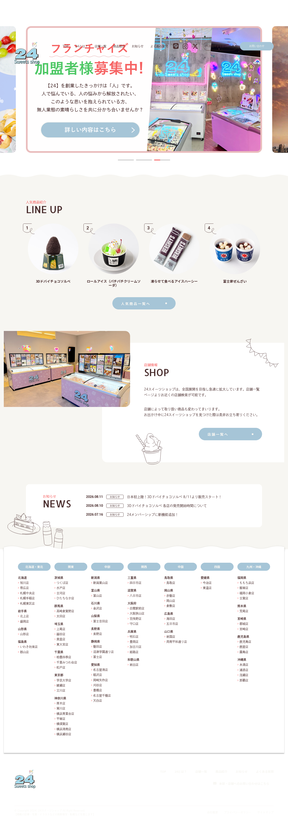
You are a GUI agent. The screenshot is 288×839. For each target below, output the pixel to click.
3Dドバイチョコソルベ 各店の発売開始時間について (167, 505)
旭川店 (24, 582)
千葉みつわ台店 (67, 662)
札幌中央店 (27, 593)
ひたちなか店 (65, 598)
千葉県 (58, 652)
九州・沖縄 (253, 567)
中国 (181, 567)
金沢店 (97, 608)
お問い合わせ (256, 46)
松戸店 (61, 667)
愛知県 (95, 664)
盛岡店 (24, 621)
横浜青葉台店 (65, 713)
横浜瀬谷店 (64, 734)
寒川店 (61, 708)
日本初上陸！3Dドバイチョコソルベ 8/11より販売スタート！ (174, 497)
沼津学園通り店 (103, 651)
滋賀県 (132, 590)
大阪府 (132, 603)
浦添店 (244, 669)
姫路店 (134, 652)
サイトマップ (265, 812)
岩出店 (134, 664)
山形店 (24, 634)
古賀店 (244, 598)
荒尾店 (244, 611)
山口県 (168, 631)
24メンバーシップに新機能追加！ (152, 514)
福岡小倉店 (247, 593)
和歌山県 (133, 659)
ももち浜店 (247, 582)
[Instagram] (261, 797)
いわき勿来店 (29, 646)
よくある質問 (159, 46)
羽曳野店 (135, 618)
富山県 (95, 590)
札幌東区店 (27, 603)
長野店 (97, 633)
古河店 (61, 593)
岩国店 (170, 636)
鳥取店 (170, 582)
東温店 (207, 587)
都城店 (244, 623)
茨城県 (58, 577)
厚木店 (61, 703)
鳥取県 (168, 577)
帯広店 (24, 587)
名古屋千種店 (102, 695)
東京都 (58, 675)
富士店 (99, 656)
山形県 (22, 629)
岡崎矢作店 (100, 680)
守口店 (134, 623)
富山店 (97, 595)
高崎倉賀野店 (65, 611)
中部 (107, 567)
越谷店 (61, 634)
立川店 (61, 690)
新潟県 (95, 577)
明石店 (134, 636)
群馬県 (58, 606)
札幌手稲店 (27, 598)
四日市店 (135, 582)
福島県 (22, 641)
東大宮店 (62, 644)
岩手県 (22, 611)
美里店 (61, 639)
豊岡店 (134, 641)
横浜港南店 (64, 729)
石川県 (95, 603)
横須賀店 (62, 723)
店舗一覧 (100, 46)
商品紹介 (119, 46)
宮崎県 (241, 618)
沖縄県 (241, 659)
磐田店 (97, 646)
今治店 (207, 582)
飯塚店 (244, 587)
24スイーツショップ (50, 810)
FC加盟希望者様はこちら (220, 46)
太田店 (61, 616)
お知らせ (138, 46)
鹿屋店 (244, 646)
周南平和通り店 (176, 641)
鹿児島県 (243, 636)
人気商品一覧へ (136, 303)
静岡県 (95, 641)
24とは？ (81, 46)
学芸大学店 (64, 680)
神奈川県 (60, 698)
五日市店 (172, 623)
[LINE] (251, 796)
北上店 (24, 616)
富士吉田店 (100, 621)
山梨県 (95, 615)
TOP (66, 46)
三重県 (132, 577)
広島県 (168, 613)
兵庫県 (132, 631)
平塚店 (61, 718)
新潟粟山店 (100, 582)
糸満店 (244, 664)
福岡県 (241, 577)
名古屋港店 (100, 669)
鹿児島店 (245, 641)
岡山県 (168, 590)
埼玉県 (58, 623)
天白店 (97, 700)
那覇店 (244, 680)
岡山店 (170, 600)
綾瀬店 (61, 685)
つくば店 (62, 582)
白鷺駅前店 (137, 608)
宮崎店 (244, 629)
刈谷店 (97, 685)
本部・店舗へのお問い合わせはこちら (244, 783)
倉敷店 (170, 605)
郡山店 (24, 652)
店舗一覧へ (218, 434)
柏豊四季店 (64, 657)
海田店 (170, 618)
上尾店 (61, 629)
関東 (71, 567)
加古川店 (135, 646)
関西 (144, 567)
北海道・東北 (34, 567)
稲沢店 (97, 674)
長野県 (95, 628)
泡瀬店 (244, 675)
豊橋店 (97, 690)
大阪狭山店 (137, 613)
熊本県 (241, 606)
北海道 (22, 577)
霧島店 (244, 652)
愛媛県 (205, 577)
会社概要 (212, 812)
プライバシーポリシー (237, 812)
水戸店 (61, 587)
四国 (217, 567)
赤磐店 (170, 595)
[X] (271, 797)
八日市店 (135, 595)
